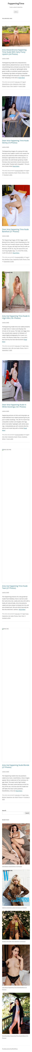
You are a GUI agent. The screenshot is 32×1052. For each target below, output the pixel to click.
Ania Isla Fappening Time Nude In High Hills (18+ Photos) (16, 317)
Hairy (20, 84)
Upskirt (15, 86)
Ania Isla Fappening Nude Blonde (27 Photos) (15, 766)
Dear (6, 173)
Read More (21, 78)
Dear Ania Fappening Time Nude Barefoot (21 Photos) (15, 230)
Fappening (15, 84)
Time (11, 86)
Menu (16, 11)
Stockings (24, 437)
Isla (15, 348)
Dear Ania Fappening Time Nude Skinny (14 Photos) (15, 141)
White (3, 439)
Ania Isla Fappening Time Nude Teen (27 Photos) (14, 587)
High (9, 348)
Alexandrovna (6, 84)
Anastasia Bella (19, 170)
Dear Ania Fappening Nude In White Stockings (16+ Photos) (14, 405)
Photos (4, 86)
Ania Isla (17, 82)
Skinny (24, 173)
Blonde (4, 797)
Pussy (8, 86)
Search (4, 810)
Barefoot (7, 259)
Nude (23, 84)
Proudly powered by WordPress (10, 1049)
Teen (19, 616)
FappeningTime (16, 3)
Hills (12, 348)
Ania (11, 84)
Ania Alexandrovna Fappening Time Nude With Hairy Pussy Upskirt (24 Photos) (14, 52)
